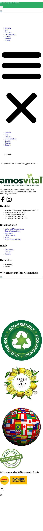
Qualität (7, 36)
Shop (6, 30)
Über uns (8, 32)
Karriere (8, 38)
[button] (21, 86)
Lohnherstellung (10, 34)
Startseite (8, 28)
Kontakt (7, 40)
